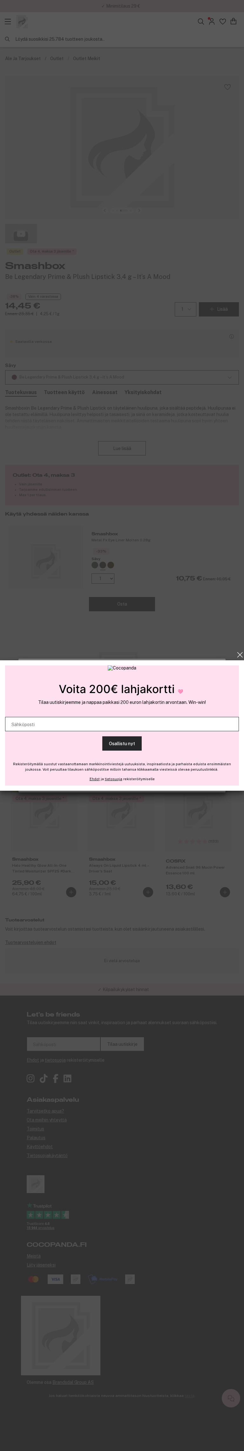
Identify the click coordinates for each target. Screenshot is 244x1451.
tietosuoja (113, 779)
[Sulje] (240, 655)
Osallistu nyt (122, 743)
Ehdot (95, 779)
